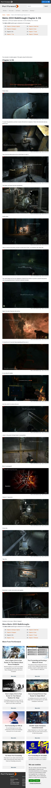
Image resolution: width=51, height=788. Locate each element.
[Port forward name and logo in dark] (10, 6)
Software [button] (18, 10)
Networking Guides (14, 784)
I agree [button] (31, 780)
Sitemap (24, 776)
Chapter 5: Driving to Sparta (13, 26)
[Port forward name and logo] (7, 1)
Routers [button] (5, 10)
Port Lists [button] (11, 10)
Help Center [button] (25, 10)
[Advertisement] (25, 46)
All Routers (24, 782)
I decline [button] (37, 780)
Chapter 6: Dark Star (33, 26)
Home (3, 15)
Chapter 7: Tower (33, 31)
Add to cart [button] (45, 1)
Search (46, 6)
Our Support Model (14, 782)
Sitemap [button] (32, 10)
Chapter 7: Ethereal (33, 34)
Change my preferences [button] (35, 783)
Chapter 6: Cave (32, 29)
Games (24, 785)
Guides (8, 15)
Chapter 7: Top (10, 34)
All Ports (24, 784)
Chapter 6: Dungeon (11, 29)
